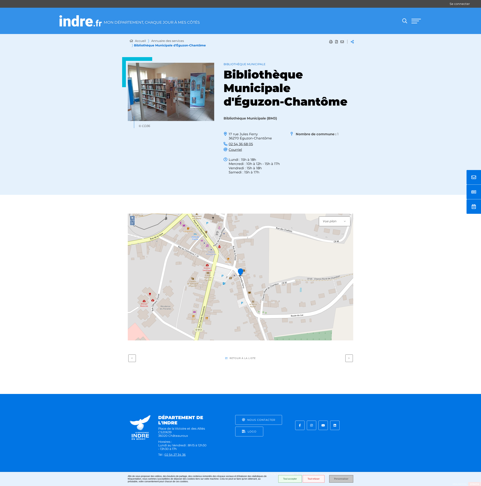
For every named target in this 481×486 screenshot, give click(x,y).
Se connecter (460, 4)
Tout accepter (290, 479)
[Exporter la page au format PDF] (336, 42)
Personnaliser (341, 479)
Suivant (349, 358)
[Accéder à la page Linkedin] (335, 425)
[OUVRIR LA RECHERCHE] (404, 20)
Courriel (235, 150)
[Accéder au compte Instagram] (311, 425)
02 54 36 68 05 (241, 144)
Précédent (132, 358)
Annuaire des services (167, 41)
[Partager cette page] (352, 42)
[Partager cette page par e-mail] (342, 42)
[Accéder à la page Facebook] (300, 425)
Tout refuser (314, 479)
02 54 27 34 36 (175, 455)
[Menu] (416, 20)
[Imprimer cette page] (331, 42)
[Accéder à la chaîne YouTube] (323, 425)
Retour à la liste (243, 358)
